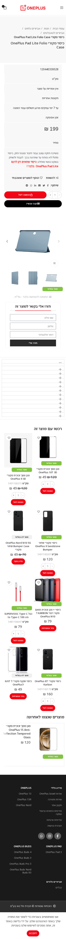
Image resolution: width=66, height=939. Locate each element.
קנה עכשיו (31, 203)
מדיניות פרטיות (54, 819)
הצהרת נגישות (55, 825)
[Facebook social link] (48, 185)
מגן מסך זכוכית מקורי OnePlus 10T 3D (47, 470)
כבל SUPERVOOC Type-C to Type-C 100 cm (18, 615)
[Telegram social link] (27, 185)
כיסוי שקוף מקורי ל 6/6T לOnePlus (18, 683)
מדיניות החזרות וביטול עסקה (50, 812)
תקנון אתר (57, 805)
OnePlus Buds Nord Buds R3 (20, 871)
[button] (33, 361)
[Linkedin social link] (35, 185)
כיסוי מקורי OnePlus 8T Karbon (48, 683)
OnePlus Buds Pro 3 (20, 863)
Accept (33, 933)
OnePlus (26, 787)
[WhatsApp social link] (31, 185)
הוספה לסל (24, 194)
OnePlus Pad (54, 846)
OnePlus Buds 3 (22, 857)
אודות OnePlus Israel (50, 793)
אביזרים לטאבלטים (53, 33)
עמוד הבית (58, 28)
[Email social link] (39, 185)
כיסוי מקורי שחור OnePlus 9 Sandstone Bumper (47, 546)
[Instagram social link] (49, 836)
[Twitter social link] (44, 185)
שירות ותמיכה (55, 799)
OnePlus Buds (22, 846)
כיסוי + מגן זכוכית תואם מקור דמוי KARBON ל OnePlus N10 (48, 613)
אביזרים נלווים (32, 28)
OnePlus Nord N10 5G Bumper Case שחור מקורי (18, 546)
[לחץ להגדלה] (54, 263)
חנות (46, 28)
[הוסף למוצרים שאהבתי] (38, 438)
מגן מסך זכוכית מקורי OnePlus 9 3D (18, 477)
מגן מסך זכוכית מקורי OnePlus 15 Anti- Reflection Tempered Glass (16, 731)
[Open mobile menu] (61, 7)
